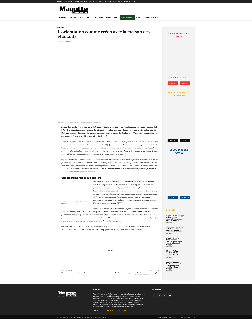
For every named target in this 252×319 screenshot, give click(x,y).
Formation (61, 27)
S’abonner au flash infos (80, 1)
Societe (81, 17)
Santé (108, 17)
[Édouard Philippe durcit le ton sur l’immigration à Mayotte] (188, 253)
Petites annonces (117, 1)
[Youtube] (170, 295)
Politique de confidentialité (187, 317)
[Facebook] (148, 47)
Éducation (99, 17)
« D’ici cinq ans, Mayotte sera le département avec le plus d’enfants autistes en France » (136, 274)
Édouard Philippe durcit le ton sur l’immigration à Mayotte (172, 253)
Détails (184, 83)
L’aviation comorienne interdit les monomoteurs (80, 273)
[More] (157, 47)
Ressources (127, 1)
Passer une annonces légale (95, 1)
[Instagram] (159, 295)
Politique (72, 17)
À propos (134, 1)
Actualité (59, 1)
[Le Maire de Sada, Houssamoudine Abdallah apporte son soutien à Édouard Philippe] (188, 240)
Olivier (110, 251)
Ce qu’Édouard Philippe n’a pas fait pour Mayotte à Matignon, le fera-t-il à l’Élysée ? (175, 218)
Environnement (127, 17)
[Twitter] (153, 47)
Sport (116, 17)
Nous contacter (162, 317)
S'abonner (172, 83)
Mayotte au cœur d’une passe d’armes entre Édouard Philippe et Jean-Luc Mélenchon (174, 229)
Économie (62, 17)
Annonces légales (153, 17)
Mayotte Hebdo (67, 317)
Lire (184, 140)
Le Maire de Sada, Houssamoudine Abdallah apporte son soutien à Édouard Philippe (174, 241)
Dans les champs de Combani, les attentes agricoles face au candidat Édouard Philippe (174, 265)
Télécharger (185, 198)
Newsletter (108, 1)
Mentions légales (173, 317)
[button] (192, 18)
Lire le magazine (68, 1)
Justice (90, 17)
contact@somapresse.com (116, 310)
